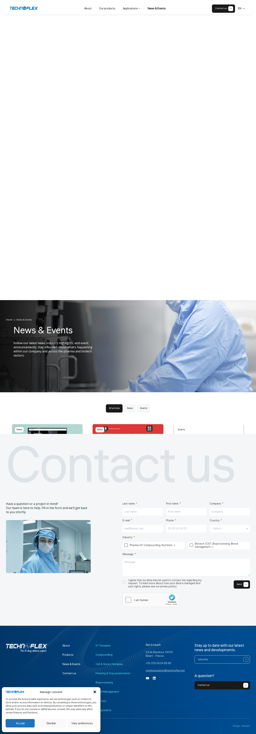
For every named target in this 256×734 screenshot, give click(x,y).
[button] (95, 692)
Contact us (69, 673)
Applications (130, 8)
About (88, 8)
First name (172, 503)
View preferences (82, 723)
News (130, 408)
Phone (170, 520)
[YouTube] (147, 678)
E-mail (126, 520)
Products (67, 655)
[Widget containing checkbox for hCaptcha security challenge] (151, 600)
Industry (127, 537)
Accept (20, 723)
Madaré (246, 725)
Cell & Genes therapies (109, 664)
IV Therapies (103, 646)
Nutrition (101, 701)
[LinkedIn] (154, 678)
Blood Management (107, 692)
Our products (107, 8)
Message (128, 554)
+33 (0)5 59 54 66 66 (158, 663)
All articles (114, 408)
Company (215, 503)
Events (143, 408)
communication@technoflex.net (165, 671)
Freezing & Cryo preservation (113, 673)
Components (103, 710)
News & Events (157, 8)
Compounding (104, 655)
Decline (51, 723)
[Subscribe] (245, 659)
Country (214, 520)
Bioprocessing (104, 683)
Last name (129, 503)
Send (239, 584)
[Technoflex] (24, 8)
